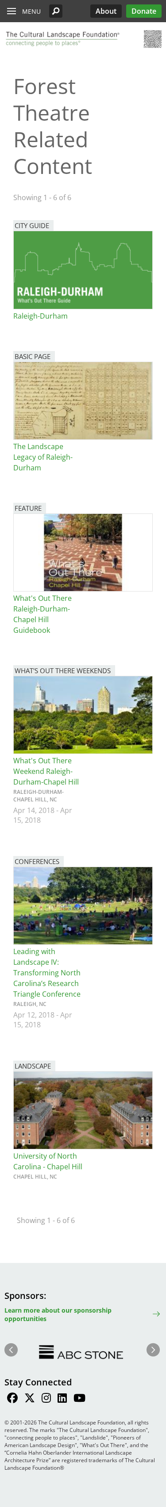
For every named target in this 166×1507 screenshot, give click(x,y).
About (106, 11)
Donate (143, 11)
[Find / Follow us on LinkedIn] (62, 1399)
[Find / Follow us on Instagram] (46, 1399)
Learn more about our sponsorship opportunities (58, 1314)
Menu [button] (31, 11)
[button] (55, 11)
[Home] (62, 39)
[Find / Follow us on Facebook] (12, 1399)
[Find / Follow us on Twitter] (29, 1399)
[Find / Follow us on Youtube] (79, 1399)
